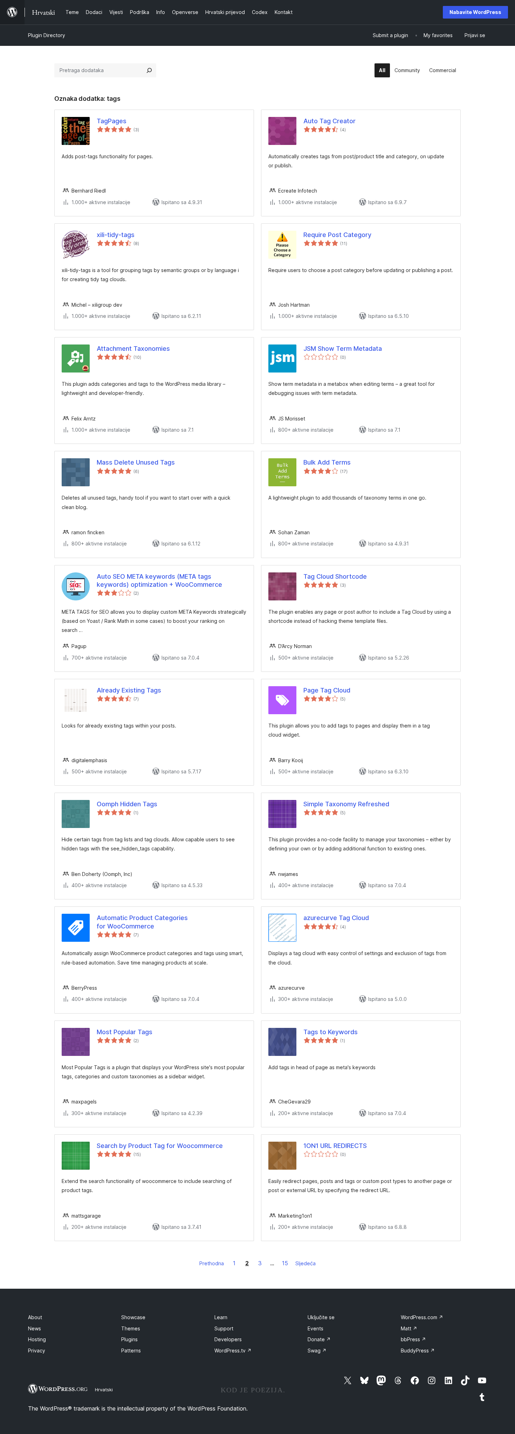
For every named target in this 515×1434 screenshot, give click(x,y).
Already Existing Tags (129, 690)
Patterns (131, 1350)
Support (223, 1328)
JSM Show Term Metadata (342, 348)
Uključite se (321, 1317)
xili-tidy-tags (116, 234)
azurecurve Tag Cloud (336, 917)
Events (315, 1328)
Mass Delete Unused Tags (136, 462)
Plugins (129, 1339)
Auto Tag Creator (329, 121)
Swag (317, 1350)
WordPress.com (422, 1317)
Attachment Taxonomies (133, 348)
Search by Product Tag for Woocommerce (160, 1145)
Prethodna (211, 1263)
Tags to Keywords (330, 1032)
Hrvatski (104, 1389)
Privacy (36, 1350)
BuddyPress (418, 1350)
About (35, 1317)
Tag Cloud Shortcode (335, 576)
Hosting (37, 1339)
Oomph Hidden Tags (127, 804)
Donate (319, 1339)
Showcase (133, 1317)
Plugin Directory (46, 35)
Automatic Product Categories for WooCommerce (142, 922)
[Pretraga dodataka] (149, 70)
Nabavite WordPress (475, 12)
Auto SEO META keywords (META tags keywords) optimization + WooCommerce (159, 580)
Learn (220, 1317)
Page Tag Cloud (326, 690)
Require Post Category (337, 234)
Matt (409, 1328)
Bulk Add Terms (327, 462)
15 (285, 1263)
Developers (228, 1339)
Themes (130, 1328)
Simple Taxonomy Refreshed (346, 804)
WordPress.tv (233, 1350)
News (34, 1328)
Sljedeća (305, 1263)
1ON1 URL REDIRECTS (335, 1145)
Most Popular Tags (124, 1032)
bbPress (413, 1339)
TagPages (111, 121)
